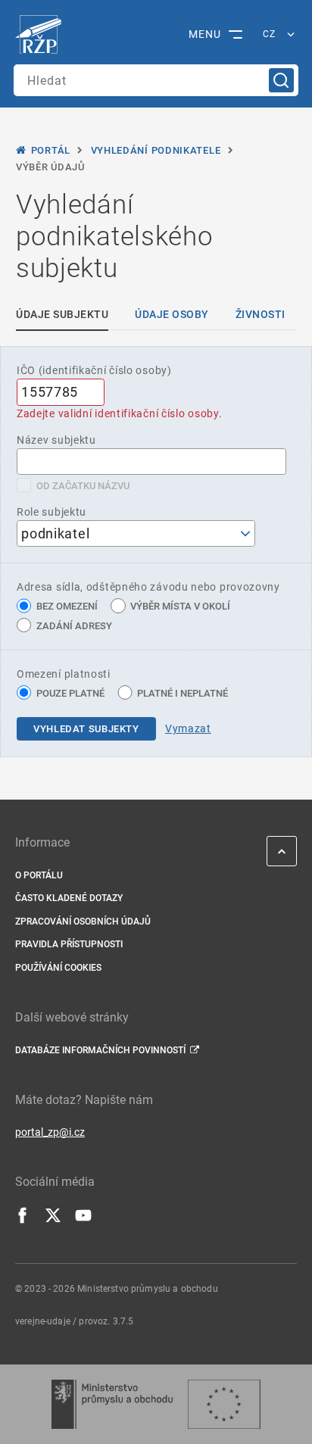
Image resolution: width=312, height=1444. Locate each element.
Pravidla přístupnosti (69, 944)
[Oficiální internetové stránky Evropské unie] (224, 1404)
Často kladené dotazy (69, 898)
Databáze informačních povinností (100, 1050)
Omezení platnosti (64, 674)
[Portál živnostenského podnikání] (42, 35)
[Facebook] (22, 1220)
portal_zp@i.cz (50, 1132)
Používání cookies (58, 967)
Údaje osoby (172, 314)
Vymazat (188, 728)
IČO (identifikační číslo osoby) (94, 370)
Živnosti (260, 314)
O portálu (39, 875)
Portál (50, 150)
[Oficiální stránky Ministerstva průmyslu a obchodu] (111, 1404)
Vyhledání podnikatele (156, 150)
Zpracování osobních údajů (83, 921)
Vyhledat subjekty (86, 728)
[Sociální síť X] (53, 1220)
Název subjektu (56, 440)
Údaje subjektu (62, 314)
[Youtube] (83, 1220)
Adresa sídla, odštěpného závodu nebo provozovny (148, 587)
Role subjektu (51, 512)
